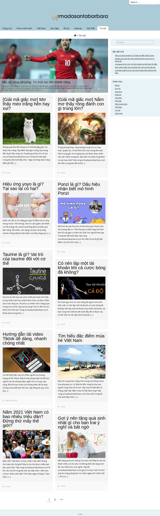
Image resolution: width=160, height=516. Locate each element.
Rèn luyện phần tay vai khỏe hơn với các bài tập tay (135, 67)
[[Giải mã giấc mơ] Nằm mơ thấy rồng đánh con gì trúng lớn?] (82, 129)
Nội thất (91, 28)
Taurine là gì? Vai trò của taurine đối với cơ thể (24, 259)
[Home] (75, 35)
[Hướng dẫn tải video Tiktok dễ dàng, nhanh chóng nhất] (26, 360)
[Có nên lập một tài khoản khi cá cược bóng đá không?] (82, 288)
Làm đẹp (54, 28)
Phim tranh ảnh (24, 28)
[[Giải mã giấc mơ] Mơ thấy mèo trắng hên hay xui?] (26, 129)
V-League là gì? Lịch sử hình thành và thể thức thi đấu (136, 64)
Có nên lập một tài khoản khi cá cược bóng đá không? (82, 268)
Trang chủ (7, 28)
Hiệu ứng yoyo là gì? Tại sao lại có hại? (23, 186)
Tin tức (103, 28)
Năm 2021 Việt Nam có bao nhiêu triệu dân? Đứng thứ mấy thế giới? (26, 419)
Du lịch (118, 88)
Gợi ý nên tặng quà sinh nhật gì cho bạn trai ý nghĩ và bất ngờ (81, 423)
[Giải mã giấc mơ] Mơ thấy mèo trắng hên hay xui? (26, 104)
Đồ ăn (66, 28)
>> (61, 499)
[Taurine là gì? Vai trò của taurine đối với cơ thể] (26, 281)
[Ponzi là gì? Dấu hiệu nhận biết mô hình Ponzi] (82, 211)
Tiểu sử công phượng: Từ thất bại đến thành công (36, 82)
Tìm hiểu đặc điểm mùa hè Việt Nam (81, 338)
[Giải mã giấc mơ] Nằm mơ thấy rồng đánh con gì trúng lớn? (81, 104)
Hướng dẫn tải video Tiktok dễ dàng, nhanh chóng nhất (25, 339)
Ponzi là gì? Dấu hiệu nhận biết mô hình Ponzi (79, 189)
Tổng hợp (119, 113)
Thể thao (41, 28)
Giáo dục (118, 92)
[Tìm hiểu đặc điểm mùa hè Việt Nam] (82, 362)
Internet (78, 28)
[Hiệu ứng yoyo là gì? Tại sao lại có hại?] (26, 206)
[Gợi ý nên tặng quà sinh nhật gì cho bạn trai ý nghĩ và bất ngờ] (82, 445)
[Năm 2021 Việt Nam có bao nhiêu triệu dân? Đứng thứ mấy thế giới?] (26, 445)
